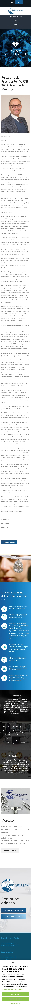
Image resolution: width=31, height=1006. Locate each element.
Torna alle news (9, 542)
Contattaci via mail (14, 910)
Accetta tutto (16, 994)
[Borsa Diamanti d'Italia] (15, 11)
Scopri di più (9, 851)
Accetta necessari (15, 999)
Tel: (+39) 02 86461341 (14, 916)
